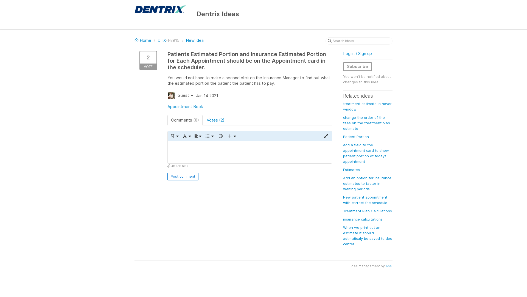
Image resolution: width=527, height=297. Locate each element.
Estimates (351, 169)
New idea (195, 40)
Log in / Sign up (357, 53)
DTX (162, 40)
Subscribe (357, 66)
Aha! (389, 266)
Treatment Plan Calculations (367, 211)
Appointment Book (185, 106)
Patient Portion (356, 136)
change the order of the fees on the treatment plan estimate (366, 123)
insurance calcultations (363, 219)
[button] (174, 136)
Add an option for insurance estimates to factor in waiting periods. (367, 183)
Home (145, 40)
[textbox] (250, 152)
